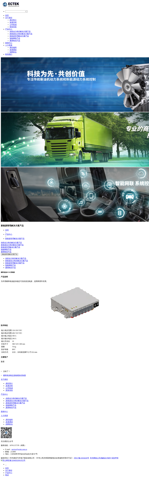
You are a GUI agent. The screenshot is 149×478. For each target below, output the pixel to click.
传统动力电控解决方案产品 (20, 31)
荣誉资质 (13, 27)
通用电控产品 (15, 41)
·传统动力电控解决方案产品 (16, 398)
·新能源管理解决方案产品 (15, 403)
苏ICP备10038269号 (81, 458)
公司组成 (13, 25)
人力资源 (8, 45)
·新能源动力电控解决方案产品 (16, 401)
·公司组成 (9, 388)
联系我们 (8, 54)
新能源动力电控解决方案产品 (21, 34)
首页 (7, 15)
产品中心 (8, 29)
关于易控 (8, 18)
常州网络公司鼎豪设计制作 (100, 458)
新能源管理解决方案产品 (19, 36)
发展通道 (13, 50)
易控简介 (13, 20)
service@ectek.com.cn (19, 449)
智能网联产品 (15, 38)
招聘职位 (13, 52)
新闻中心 (8, 43)
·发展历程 (9, 386)
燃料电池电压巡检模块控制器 (14, 375)
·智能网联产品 (10, 405)
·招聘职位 (9, 424)
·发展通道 (9, 422)
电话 (7, 475)
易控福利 (13, 47)
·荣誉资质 (9, 390)
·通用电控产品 (10, 407)
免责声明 (114, 458)
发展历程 (13, 22)
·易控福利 (9, 420)
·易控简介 (9, 383)
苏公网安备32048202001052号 (14, 460)
